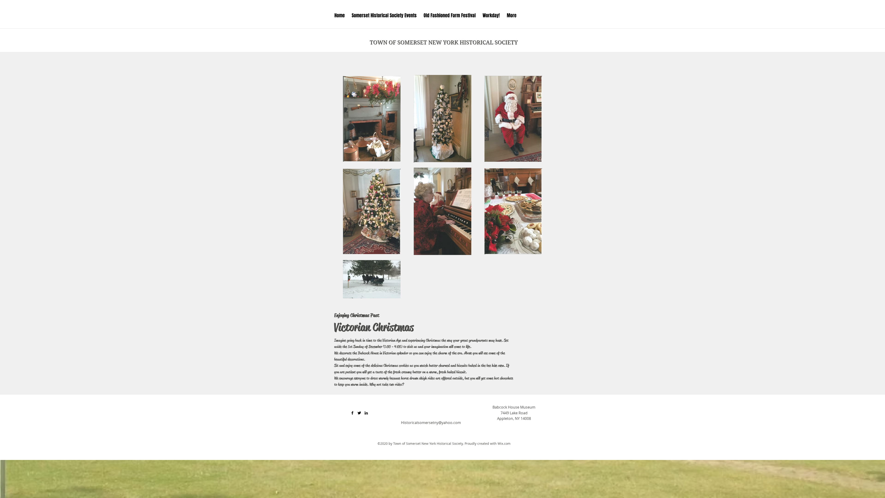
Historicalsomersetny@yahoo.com (431, 422)
